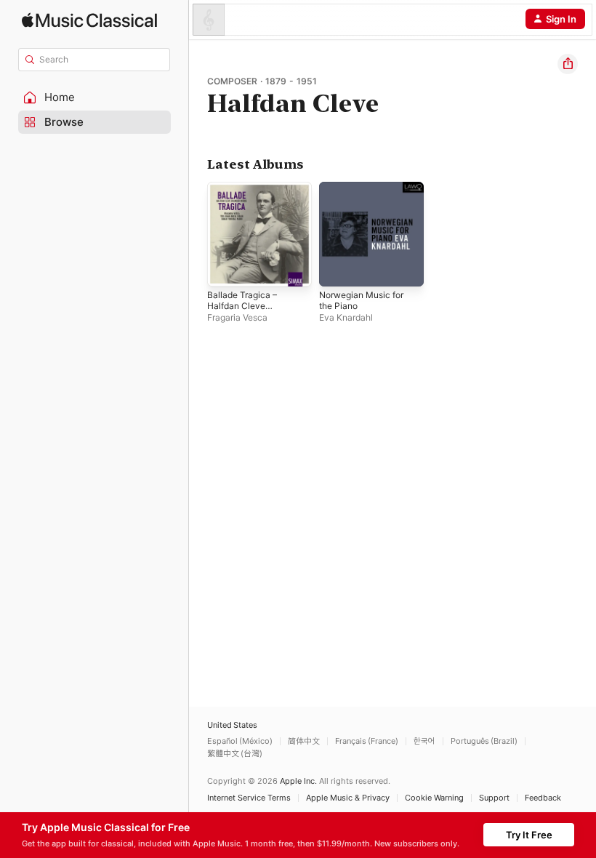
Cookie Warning (434, 798)
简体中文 (304, 741)
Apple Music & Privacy (348, 798)
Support (494, 798)
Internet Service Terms (249, 798)
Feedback (543, 798)
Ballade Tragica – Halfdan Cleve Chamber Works (242, 305)
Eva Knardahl (346, 317)
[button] (94, 97)
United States (232, 725)
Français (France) (366, 741)
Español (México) (240, 741)
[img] (89, 20)
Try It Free (529, 835)
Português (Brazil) (484, 741)
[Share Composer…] (567, 64)
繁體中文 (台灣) (234, 754)
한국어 (424, 741)
